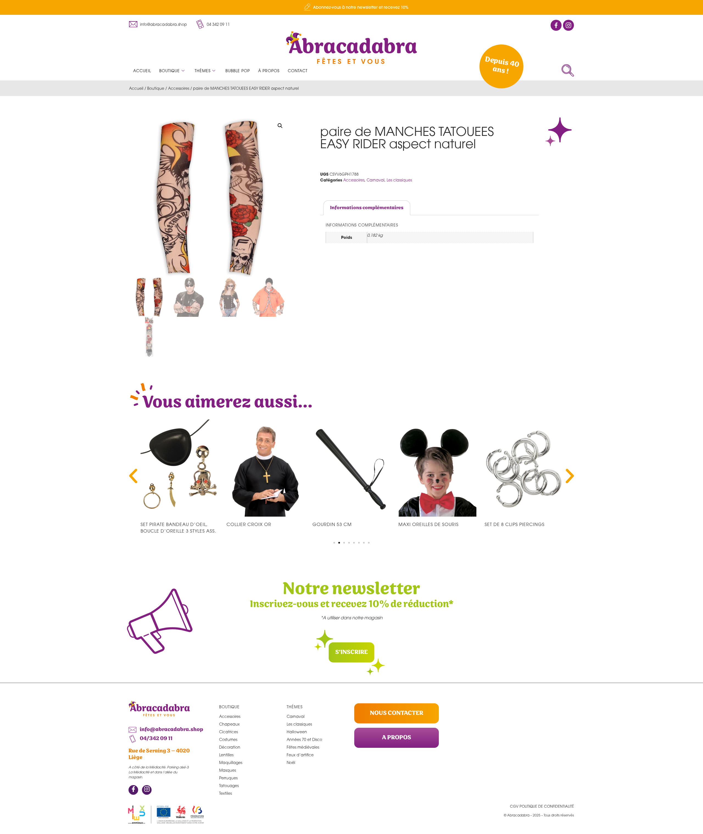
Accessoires (178, 88)
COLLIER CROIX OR (249, 524)
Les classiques (399, 180)
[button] (568, 70)
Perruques (228, 778)
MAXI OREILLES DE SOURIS (428, 524)
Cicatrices (228, 731)
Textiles (225, 793)
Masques (227, 770)
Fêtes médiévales (303, 747)
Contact (298, 70)
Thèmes (203, 70)
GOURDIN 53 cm (332, 524)
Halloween (297, 731)
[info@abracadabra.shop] (133, 24)
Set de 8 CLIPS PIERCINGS (515, 524)
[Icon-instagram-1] (568, 25)
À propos (269, 70)
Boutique (169, 70)
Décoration (229, 747)
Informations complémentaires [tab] (366, 207)
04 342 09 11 (218, 24)
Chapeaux (229, 724)
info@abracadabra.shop (163, 24)
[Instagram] (147, 790)
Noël (291, 762)
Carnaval (375, 180)
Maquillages (230, 762)
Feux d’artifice (300, 754)
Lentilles (226, 754)
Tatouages (229, 785)
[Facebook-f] (556, 25)
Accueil (142, 70)
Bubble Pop (237, 70)
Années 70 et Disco (304, 739)
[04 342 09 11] (200, 24)
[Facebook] (133, 790)
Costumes (228, 739)
